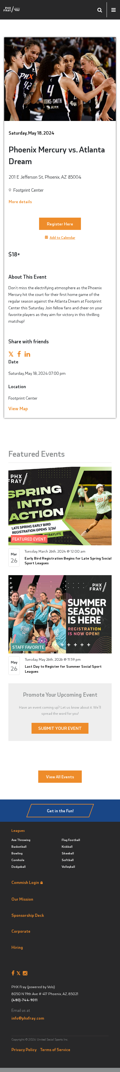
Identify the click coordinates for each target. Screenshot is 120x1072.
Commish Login (25, 882)
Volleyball (68, 866)
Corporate (20, 931)
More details (20, 201)
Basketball (19, 846)
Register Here (60, 224)
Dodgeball (18, 866)
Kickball (67, 846)
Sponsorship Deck (27, 915)
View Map (18, 408)
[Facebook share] (19, 355)
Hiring (17, 947)
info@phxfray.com (27, 1018)
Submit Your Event (60, 728)
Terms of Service (55, 1049)
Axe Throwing (20, 840)
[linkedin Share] (27, 355)
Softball (68, 860)
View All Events (60, 776)
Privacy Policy (24, 1049)
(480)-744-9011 (24, 1000)
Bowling (17, 853)
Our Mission (22, 899)
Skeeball (68, 853)
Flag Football (71, 840)
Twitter (19, 973)
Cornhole (17, 860)
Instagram (26, 973)
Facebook (13, 973)
